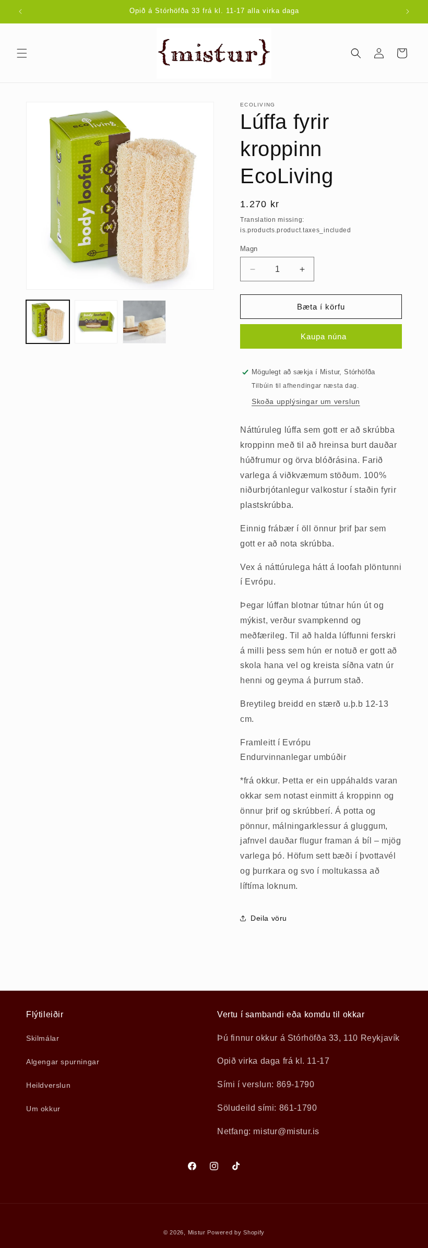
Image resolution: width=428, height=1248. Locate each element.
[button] (21, 53)
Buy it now (321, 336)
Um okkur (43, 1108)
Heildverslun (48, 1085)
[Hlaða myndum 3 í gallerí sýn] (144, 321)
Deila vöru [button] (269, 918)
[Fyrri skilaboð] (20, 11)
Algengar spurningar (62, 1061)
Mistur (197, 1232)
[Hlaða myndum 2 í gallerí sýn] (96, 321)
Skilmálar (42, 1038)
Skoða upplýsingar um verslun (306, 401)
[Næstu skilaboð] (407, 11)
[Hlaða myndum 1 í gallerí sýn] (47, 321)
